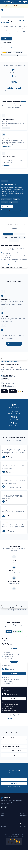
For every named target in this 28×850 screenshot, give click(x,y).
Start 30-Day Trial (14, 648)
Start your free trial (13, 344)
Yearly (17, 631)
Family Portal (15, 240)
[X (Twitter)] (5, 807)
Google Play (13, 391)
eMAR (6, 237)
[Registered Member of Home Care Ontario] (14, 841)
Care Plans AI (9, 234)
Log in (2, 817)
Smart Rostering (20, 234)
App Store (4, 391)
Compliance (14, 237)
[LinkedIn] (2, 807)
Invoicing (23, 237)
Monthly (9, 631)
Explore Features (7, 42)
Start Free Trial (5, 38)
